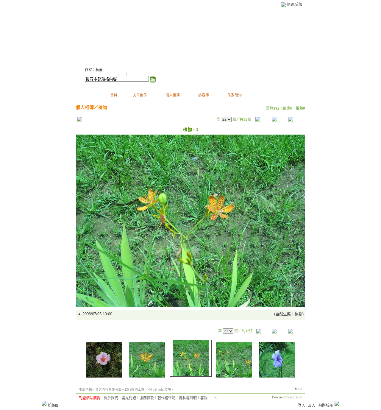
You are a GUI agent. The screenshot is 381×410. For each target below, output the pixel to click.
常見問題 (129, 398)
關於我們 (111, 398)
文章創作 (140, 95)
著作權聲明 (166, 398)
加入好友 (92, 74)
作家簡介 (234, 95)
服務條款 (147, 398)
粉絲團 (53, 405)
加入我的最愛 (114, 74)
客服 (203, 398)
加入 (311, 405)
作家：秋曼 (94, 70)
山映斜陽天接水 (111, 36)
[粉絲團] (44, 403)
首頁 (113, 95)
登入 (301, 405)
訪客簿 (203, 95)
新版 (155, 36)
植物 (102, 107)
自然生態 (283, 314)
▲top (298, 388)
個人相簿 (172, 95)
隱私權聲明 (188, 398)
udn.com (296, 397)
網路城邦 (294, 4)
